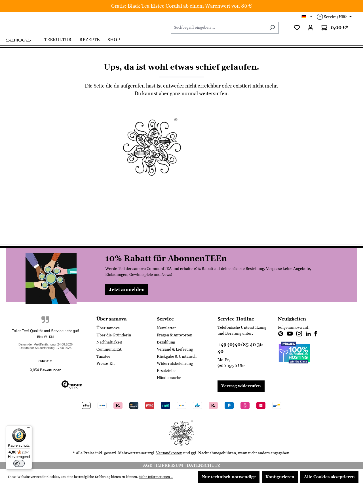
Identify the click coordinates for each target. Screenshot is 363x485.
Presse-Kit (105, 363)
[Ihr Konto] (310, 28)
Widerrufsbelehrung (175, 363)
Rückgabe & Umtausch (177, 356)
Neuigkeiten (292, 319)
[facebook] (316, 334)
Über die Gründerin (113, 335)
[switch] (19, 463)
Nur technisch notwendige (229, 477)
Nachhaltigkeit (109, 342)
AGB (148, 465)
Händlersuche (169, 377)
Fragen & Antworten (174, 335)
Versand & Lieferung (175, 349)
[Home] (23, 39)
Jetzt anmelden (127, 289)
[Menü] (28, 428)
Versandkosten (169, 453)
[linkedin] (308, 334)
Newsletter (166, 328)
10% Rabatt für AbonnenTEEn (166, 259)
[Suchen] (272, 28)
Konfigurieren (279, 477)
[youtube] (290, 334)
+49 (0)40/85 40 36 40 (240, 348)
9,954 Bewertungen (45, 370)
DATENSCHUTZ (203, 465)
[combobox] (218, 28)
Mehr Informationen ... (156, 477)
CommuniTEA (108, 349)
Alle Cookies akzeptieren (329, 477)
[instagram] (299, 334)
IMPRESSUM (170, 465)
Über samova (108, 328)
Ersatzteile (166, 370)
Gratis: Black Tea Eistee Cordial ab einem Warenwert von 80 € (181, 6)
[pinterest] (281, 334)
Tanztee (103, 356)
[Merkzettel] (297, 28)
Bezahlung (166, 342)
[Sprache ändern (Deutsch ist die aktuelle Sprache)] (307, 17)
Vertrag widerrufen (241, 386)
